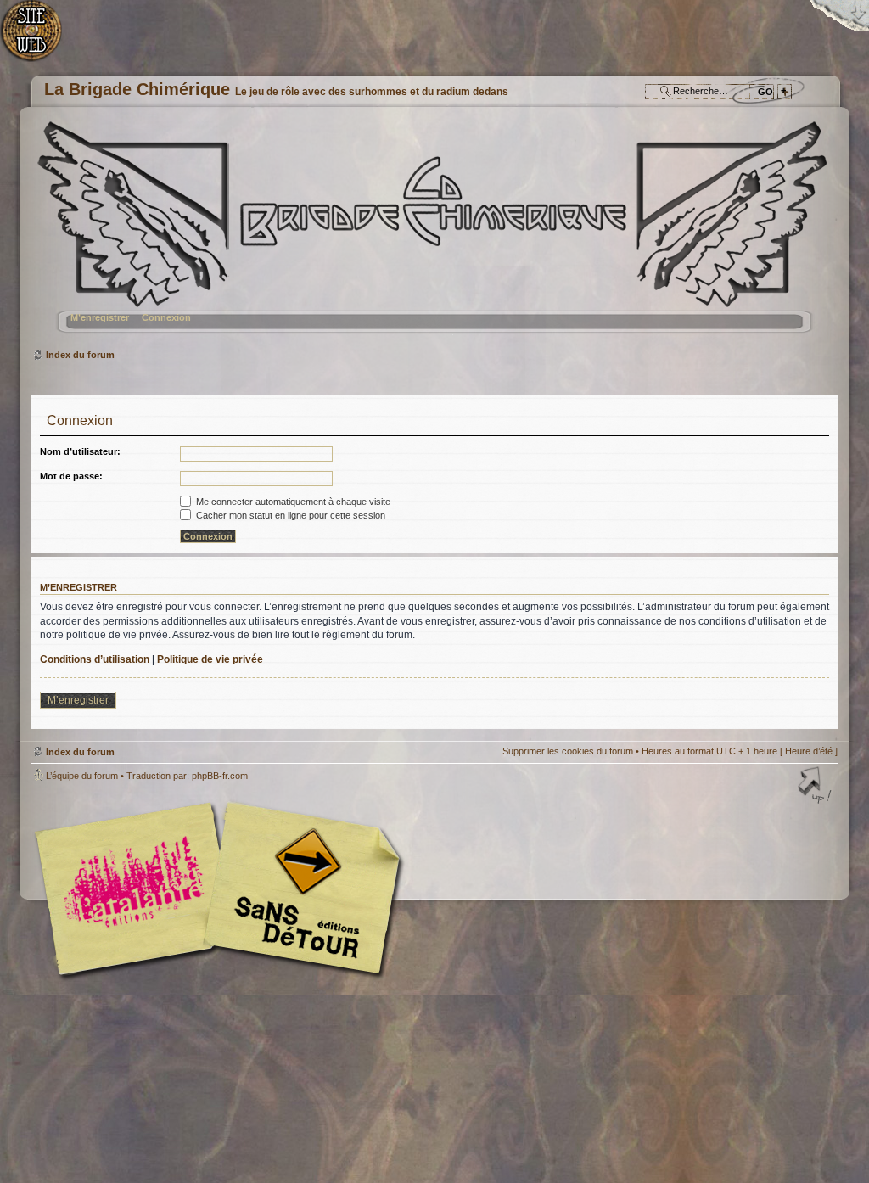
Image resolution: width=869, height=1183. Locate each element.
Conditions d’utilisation (94, 659)
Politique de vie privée (210, 659)
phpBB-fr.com (220, 776)
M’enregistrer (99, 317)
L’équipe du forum (82, 776)
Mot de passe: (71, 476)
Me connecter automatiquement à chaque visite (291, 501)
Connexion (166, 317)
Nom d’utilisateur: (80, 451)
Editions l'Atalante (222, 888)
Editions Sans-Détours (298, 890)
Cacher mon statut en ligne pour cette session (289, 515)
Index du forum (432, 233)
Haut (816, 786)
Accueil (40, 38)
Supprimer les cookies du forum (567, 751)
